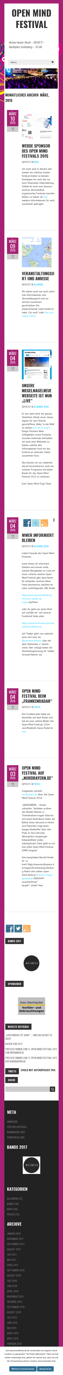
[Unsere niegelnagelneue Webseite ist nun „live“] (37, 351)
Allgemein (38, 284)
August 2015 (14, 1312)
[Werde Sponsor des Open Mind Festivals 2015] (37, 111)
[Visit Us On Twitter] (18, 926)
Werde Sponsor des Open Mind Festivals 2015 (36, 150)
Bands (10, 1204)
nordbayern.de (29, 794)
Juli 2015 (12, 1317)
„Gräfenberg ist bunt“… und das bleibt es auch (28, 1036)
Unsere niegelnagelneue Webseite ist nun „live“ (37, 393)
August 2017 (14, 1249)
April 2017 (12, 1265)
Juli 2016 (12, 1281)
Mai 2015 (11, 1328)
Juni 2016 (12, 1286)
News (36, 162)
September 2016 (16, 1270)
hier (46, 196)
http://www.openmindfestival (37, 595)
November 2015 (15, 1296)
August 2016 (14, 1275)
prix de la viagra (41, 427)
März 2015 (13, 1338)
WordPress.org (16, 1137)
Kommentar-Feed (16, 1132)
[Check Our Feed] (26, 926)
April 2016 (13, 1291)
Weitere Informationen (23, 1368)
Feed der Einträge (16, 1127)
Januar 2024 (14, 1233)
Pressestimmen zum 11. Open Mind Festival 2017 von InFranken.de (31, 1050)
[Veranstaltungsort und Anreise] (37, 239)
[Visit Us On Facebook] (9, 926)
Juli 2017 (12, 1254)
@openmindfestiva (32, 640)
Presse (37, 707)
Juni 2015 (12, 1322)
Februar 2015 (14, 1343)
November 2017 (15, 1239)
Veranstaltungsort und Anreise (38, 275)
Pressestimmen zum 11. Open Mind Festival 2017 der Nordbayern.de (31, 1059)
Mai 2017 (11, 1260)
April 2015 (13, 1333)
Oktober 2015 (14, 1301)
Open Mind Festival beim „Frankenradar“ (37, 696)
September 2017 (15, 1244)
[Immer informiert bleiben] (36, 519)
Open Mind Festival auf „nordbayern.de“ (37, 773)
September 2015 (16, 1307)
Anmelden (12, 1121)
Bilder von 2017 (14, 1044)
